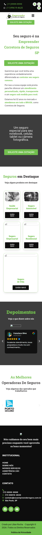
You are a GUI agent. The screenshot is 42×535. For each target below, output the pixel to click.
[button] (33, 15)
